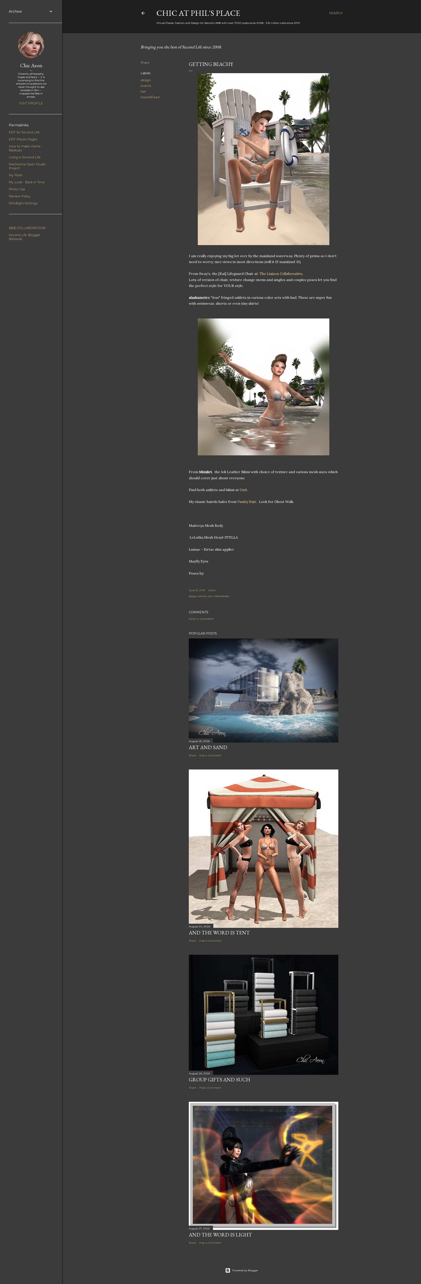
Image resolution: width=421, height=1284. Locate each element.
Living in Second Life (25, 157)
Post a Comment (201, 619)
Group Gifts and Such (219, 1079)
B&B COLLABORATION (27, 228)
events (146, 86)
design (146, 80)
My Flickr (15, 175)
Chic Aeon (31, 65)
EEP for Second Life (24, 132)
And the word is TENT (219, 932)
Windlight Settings (23, 203)
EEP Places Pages (23, 139)
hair (143, 92)
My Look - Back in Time (27, 182)
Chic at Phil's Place (198, 13)
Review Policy (19, 196)
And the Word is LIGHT (220, 1234)
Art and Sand (208, 747)
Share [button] (145, 63)
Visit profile (31, 103)
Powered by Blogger (245, 1270)
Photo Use (17, 189)
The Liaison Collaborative (281, 273)
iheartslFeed (150, 97)
